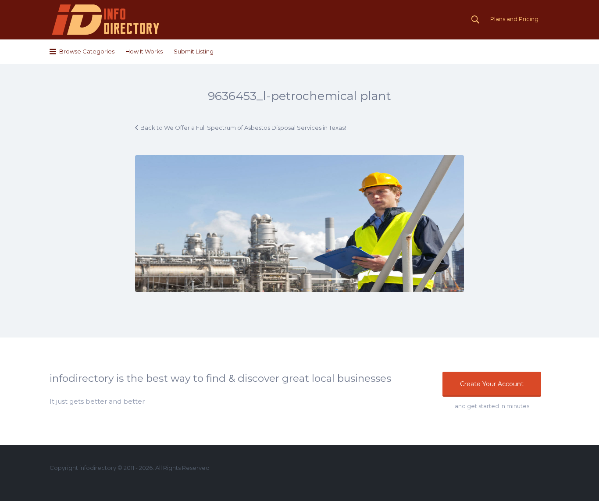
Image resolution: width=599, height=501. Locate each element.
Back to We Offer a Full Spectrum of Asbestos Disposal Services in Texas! (243, 127)
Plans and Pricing (514, 18)
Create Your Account (492, 384)
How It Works (144, 51)
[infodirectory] (106, 19)
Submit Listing (194, 51)
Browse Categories (86, 51)
